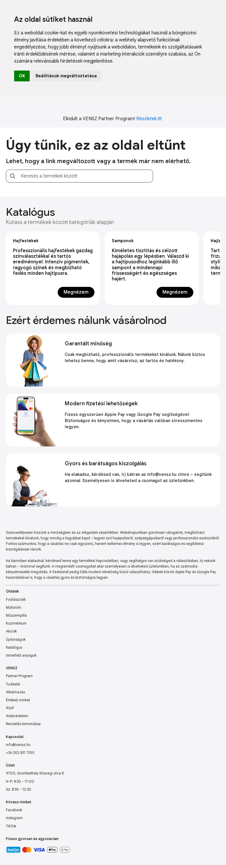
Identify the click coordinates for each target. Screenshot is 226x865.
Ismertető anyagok (21, 655)
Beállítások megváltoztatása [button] (66, 75)
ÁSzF (10, 708)
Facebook (14, 810)
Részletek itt (149, 119)
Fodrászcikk (16, 599)
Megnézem (76, 292)
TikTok (11, 826)
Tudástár (13, 684)
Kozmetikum (16, 623)
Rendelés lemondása (23, 724)
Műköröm (13, 607)
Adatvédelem (17, 716)
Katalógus (14, 647)
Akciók (11, 631)
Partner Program (19, 676)
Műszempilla (16, 615)
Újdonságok (16, 639)
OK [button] (22, 75)
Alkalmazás (15, 692)
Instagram (14, 818)
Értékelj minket (18, 700)
